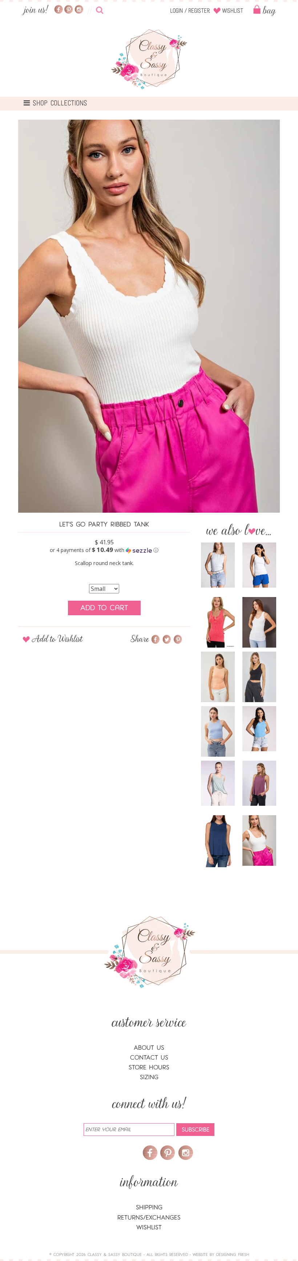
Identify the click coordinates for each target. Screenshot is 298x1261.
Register (199, 11)
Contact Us (149, 1057)
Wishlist (232, 11)
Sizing (149, 1077)
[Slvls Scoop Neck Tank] (218, 841)
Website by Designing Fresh (221, 1254)
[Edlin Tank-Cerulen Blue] (259, 728)
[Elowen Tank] (218, 565)
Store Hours (149, 1067)
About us (149, 1047)
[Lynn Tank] (218, 783)
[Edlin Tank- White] (259, 565)
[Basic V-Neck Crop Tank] (259, 677)
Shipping (149, 1207)
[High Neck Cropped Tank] (218, 731)
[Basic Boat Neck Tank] (218, 677)
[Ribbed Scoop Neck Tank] (259, 622)
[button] (104, 550)
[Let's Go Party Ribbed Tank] (259, 840)
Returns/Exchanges (149, 1217)
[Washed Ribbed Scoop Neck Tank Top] (218, 622)
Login (176, 11)
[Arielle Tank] (259, 783)
